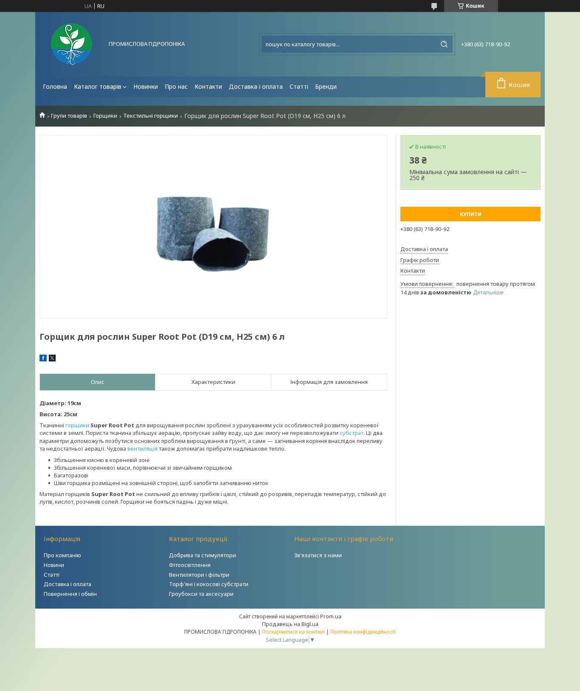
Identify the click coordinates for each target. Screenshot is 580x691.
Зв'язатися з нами (318, 555)
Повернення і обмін (70, 594)
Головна (55, 86)
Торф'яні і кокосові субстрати (208, 584)
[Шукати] (444, 44)
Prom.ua (330, 616)
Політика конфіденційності (363, 631)
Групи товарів (69, 115)
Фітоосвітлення (190, 565)
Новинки (145, 86)
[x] (52, 359)
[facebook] (43, 359)
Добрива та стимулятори (202, 555)
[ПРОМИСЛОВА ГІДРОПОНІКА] (71, 44)
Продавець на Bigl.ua (290, 624)
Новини (54, 565)
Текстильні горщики (150, 115)
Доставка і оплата (256, 86)
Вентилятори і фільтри (199, 574)
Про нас (176, 86)
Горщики (105, 115)
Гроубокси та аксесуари (201, 594)
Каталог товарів (97, 86)
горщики (77, 425)
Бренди (326, 86)
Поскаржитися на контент (293, 631)
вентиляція (142, 448)
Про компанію (62, 555)
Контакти (208, 86)
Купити (470, 214)
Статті (299, 86)
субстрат (351, 433)
